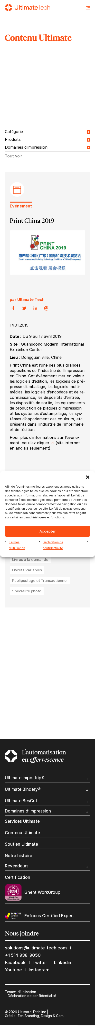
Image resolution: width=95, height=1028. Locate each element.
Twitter (39, 962)
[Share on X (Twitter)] (24, 308)
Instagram (39, 969)
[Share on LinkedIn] (35, 308)
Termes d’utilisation (20, 992)
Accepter (47, 531)
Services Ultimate (22, 821)
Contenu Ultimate (22, 833)
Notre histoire (18, 856)
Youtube (13, 969)
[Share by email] (46, 308)
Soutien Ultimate (21, 844)
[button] (87, 477)
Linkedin (62, 962)
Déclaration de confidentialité (32, 996)
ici (53, 442)
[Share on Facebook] (13, 308)
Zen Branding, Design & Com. (41, 1016)
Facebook (15, 962)
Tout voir (13, 156)
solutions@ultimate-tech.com (36, 947)
